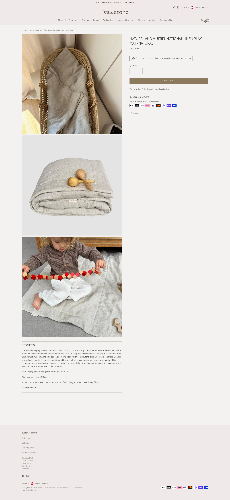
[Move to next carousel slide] (206, 415)
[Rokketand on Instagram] (178, 7)
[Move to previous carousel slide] (200, 416)
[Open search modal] (23, 20)
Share (135, 113)
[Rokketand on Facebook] (174, 7)
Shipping (146, 89)
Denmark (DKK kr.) (200, 7)
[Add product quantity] (140, 71)
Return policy (28, 447)
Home (24, 30)
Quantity (133, 65)
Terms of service (29, 452)
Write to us (26, 438)
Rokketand (38, 488)
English (184, 7)
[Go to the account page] (201, 20)
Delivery (25, 442)
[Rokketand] (115, 12)
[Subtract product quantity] (132, 71)
